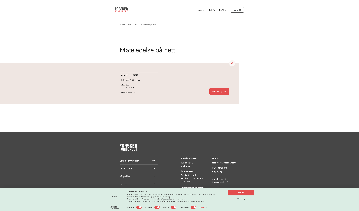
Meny (236, 10)
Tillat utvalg (241, 199)
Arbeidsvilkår (126, 168)
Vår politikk (125, 176)
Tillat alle (241, 192)
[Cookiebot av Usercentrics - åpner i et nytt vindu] (114, 207)
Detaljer (202, 207)
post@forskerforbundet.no (224, 162)
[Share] (232, 63)
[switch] (157, 207)
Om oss (123, 183)
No (220, 10)
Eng (224, 10)
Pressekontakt (218, 182)
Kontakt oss (217, 179)
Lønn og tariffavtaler (129, 160)
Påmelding (217, 91)
